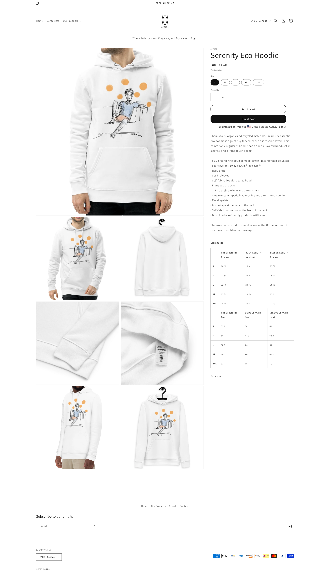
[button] (71, 20)
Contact (184, 506)
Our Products (158, 506)
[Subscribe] (94, 526)
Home (144, 506)
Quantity (215, 90)
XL (246, 82)
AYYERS (46, 569)
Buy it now (248, 119)
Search (173, 506)
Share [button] (217, 376)
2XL (258, 82)
